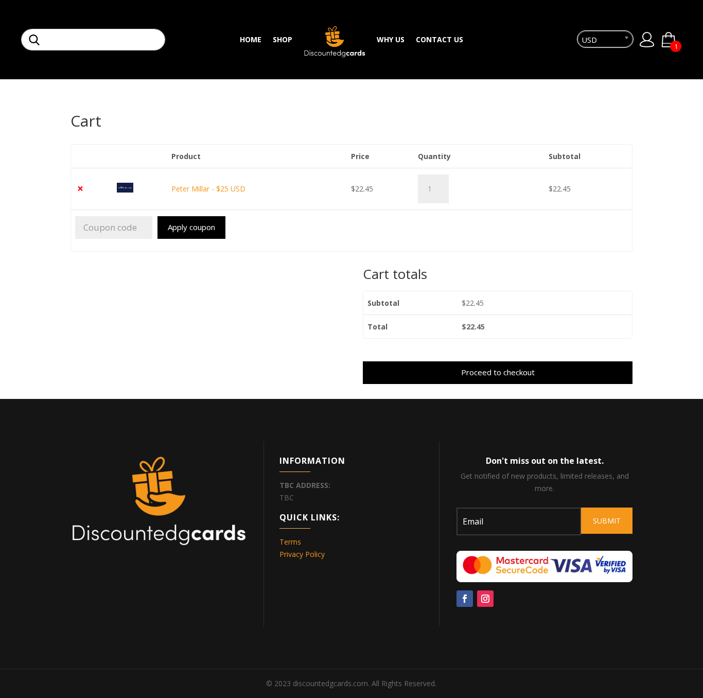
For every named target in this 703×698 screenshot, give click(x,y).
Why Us (391, 40)
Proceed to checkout (498, 372)
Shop (282, 40)
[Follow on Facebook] (464, 598)
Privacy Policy (302, 554)
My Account (647, 39)
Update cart (586, 230)
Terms (290, 542)
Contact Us (439, 40)
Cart (675, 45)
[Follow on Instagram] (485, 598)
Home (250, 40)
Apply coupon (191, 227)
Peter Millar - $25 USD (208, 189)
